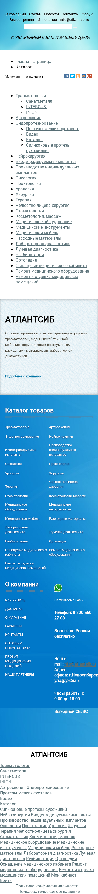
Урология (25, 188)
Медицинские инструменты (43, 227)
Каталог (34, 139)
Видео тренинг (22, 19)
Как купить (15, 600)
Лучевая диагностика (37, 249)
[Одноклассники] (78, 76)
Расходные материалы (38, 238)
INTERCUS (36, 106)
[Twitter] (72, 76)
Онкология (26, 177)
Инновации (47, 19)
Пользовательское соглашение (49, 891)
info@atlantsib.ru (74, 19)
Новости (51, 13)
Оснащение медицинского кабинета (51, 265)
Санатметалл (39, 101)
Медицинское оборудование (44, 221)
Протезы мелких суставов (52, 128)
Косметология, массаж (38, 216)
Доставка (13, 608)
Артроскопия (28, 117)
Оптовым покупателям (17, 645)
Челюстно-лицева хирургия (43, 205)
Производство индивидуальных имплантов (62, 450)
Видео (32, 134)
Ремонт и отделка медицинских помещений (25, 565)
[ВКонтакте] (66, 76)
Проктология (28, 183)
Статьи (35, 13)
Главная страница (33, 61)
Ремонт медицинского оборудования (52, 271)
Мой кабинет (63, 875)
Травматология (31, 95)
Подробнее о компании (23, 376)
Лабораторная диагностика (43, 243)
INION (32, 112)
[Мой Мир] (84, 76)
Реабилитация (30, 254)
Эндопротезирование (37, 123)
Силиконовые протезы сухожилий (48, 147)
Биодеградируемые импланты (46, 161)
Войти (6, 880)
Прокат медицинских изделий (18, 661)
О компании (15, 13)
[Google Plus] (89, 76)
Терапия (24, 199)
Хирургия (25, 194)
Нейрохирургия (30, 156)
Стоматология (30, 210)
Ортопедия (26, 260)
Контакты (70, 13)
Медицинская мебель (37, 232)
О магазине (15, 617)
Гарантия (13, 626)
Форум (87, 13)
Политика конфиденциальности (47, 886)
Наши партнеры (19, 674)
